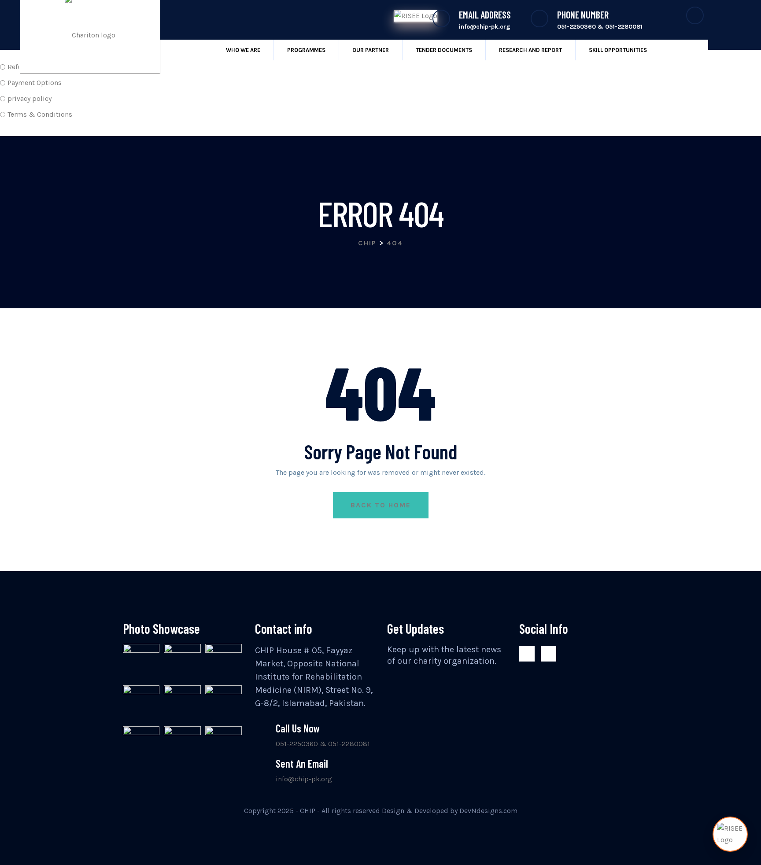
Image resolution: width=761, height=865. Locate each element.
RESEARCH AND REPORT (530, 50)
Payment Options (34, 82)
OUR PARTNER (370, 50)
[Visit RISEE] (730, 834)
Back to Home (381, 505)
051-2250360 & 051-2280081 (323, 743)
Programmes (306, 50)
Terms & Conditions (39, 114)
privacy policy (29, 98)
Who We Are (243, 50)
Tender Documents (444, 50)
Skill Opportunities (618, 50)
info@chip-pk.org (304, 779)
